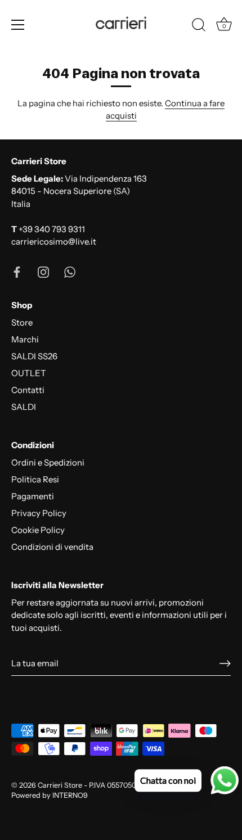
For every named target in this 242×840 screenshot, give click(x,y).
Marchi (25, 339)
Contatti (27, 390)
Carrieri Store (60, 785)
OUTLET (28, 373)
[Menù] (18, 24)
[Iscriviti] (225, 663)
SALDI (23, 406)
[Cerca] (198, 26)
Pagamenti (32, 496)
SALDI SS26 (34, 356)
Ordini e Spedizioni (47, 462)
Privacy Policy (38, 513)
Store (22, 322)
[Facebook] (17, 271)
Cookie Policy (38, 530)
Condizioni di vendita (52, 546)
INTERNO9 (70, 795)
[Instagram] (43, 271)
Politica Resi (35, 479)
